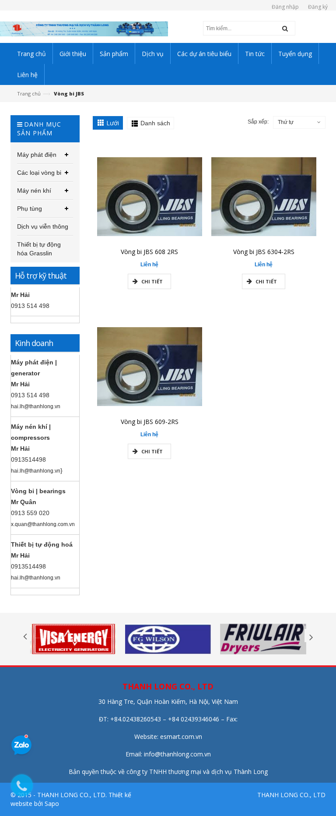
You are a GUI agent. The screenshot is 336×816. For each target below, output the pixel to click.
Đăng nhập (285, 7)
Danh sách (155, 123)
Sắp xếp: (258, 122)
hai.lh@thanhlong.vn (35, 406)
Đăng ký (318, 7)
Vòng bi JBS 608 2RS (149, 251)
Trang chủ (29, 93)
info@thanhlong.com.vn (177, 754)
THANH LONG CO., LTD (291, 795)
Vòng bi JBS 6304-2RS (263, 251)
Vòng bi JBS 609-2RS (149, 421)
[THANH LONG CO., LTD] (84, 28)
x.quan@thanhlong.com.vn (43, 524)
